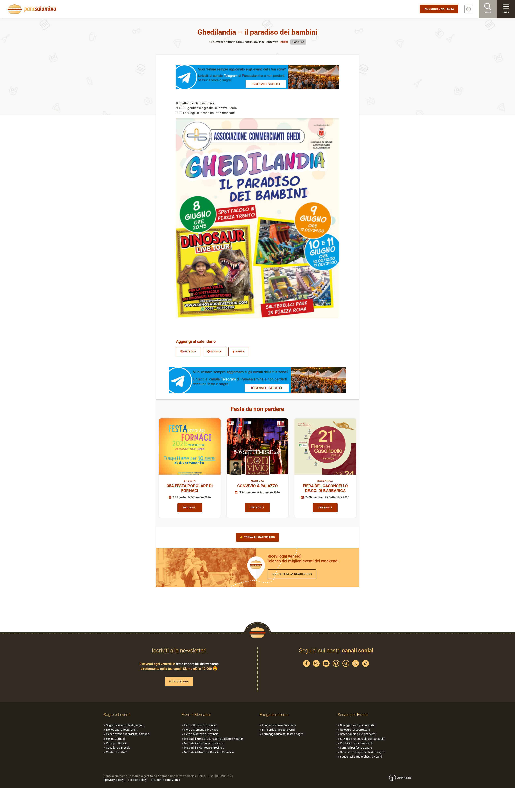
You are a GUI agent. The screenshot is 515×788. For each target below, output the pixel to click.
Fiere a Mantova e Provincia (201, 734)
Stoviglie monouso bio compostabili (362, 738)
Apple (239, 351)
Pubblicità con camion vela (356, 743)
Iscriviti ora (179, 681)
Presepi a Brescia (116, 743)
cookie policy (138, 779)
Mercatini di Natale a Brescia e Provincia (209, 752)
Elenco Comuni (115, 738)
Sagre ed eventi (117, 714)
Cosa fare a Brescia (118, 747)
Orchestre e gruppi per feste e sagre (362, 752)
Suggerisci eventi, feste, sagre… (125, 725)
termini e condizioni (166, 779)
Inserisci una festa (439, 8)
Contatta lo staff (116, 752)
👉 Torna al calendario (257, 537)
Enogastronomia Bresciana (279, 725)
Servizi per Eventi (353, 714)
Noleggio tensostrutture (355, 729)
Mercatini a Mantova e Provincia (204, 747)
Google (216, 351)
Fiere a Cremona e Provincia (201, 729)
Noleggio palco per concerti (357, 725)
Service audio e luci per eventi (358, 734)
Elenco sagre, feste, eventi (122, 729)
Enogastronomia (274, 714)
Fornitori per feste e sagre (356, 747)
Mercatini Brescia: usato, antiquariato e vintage (213, 738)
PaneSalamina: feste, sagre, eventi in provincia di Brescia (31, 9)
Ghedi (284, 42)
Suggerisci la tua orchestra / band (361, 756)
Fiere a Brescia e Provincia (200, 725)
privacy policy (114, 779)
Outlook (190, 351)
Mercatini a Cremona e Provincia (204, 743)
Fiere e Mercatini (196, 714)
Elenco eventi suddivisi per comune (127, 734)
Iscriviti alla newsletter (292, 574)
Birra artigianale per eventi (278, 729)
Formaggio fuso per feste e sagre (282, 734)
